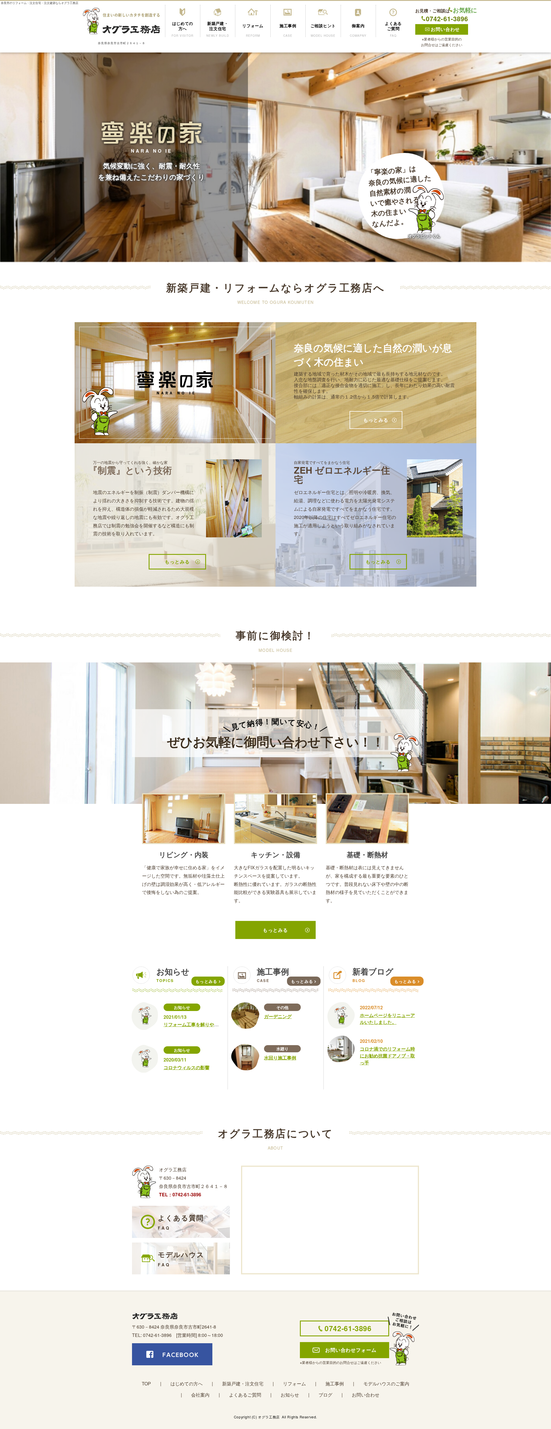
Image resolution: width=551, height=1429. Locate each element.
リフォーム (294, 1383)
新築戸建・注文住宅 (242, 1383)
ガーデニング (278, 1016)
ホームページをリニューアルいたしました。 (387, 1018)
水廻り (282, 1048)
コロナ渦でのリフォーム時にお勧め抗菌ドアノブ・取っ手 (387, 1055)
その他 (282, 1007)
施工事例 (334, 1383)
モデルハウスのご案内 (386, 1383)
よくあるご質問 (245, 1394)
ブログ (325, 1394)
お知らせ (182, 1007)
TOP (146, 1383)
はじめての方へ (186, 1383)
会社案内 (200, 1394)
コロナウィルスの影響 (186, 1067)
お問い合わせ (365, 1394)
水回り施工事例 (280, 1057)
